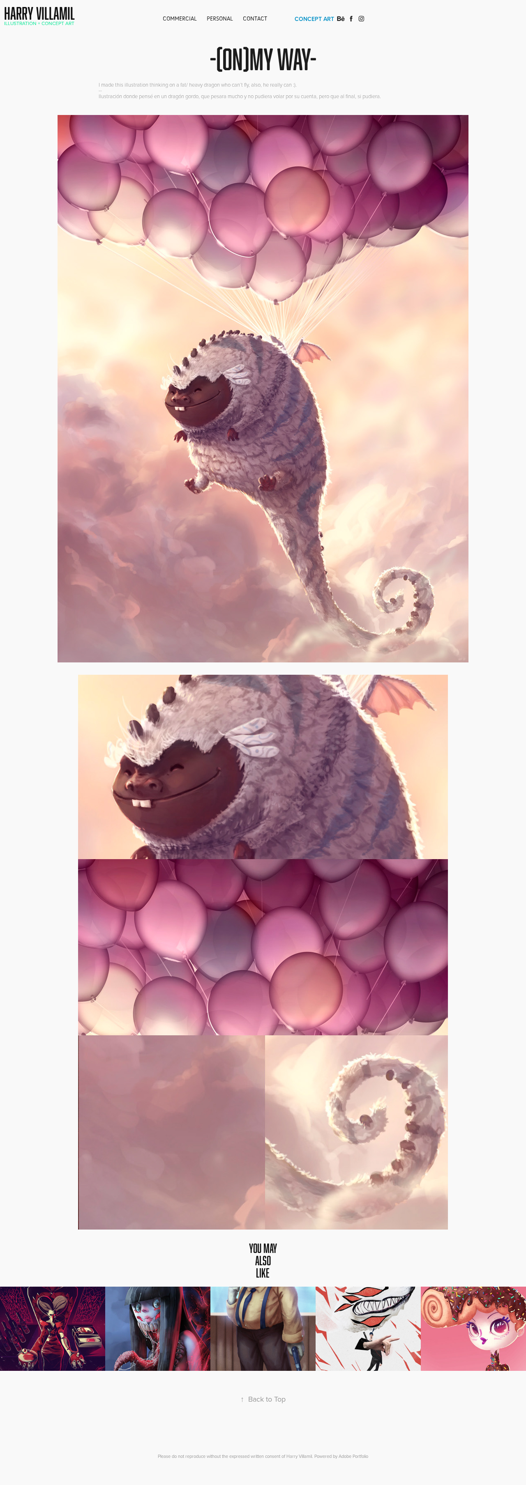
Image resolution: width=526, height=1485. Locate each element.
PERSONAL (220, 19)
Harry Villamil (39, 13)
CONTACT (255, 19)
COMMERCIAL (180, 19)
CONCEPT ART (314, 19)
